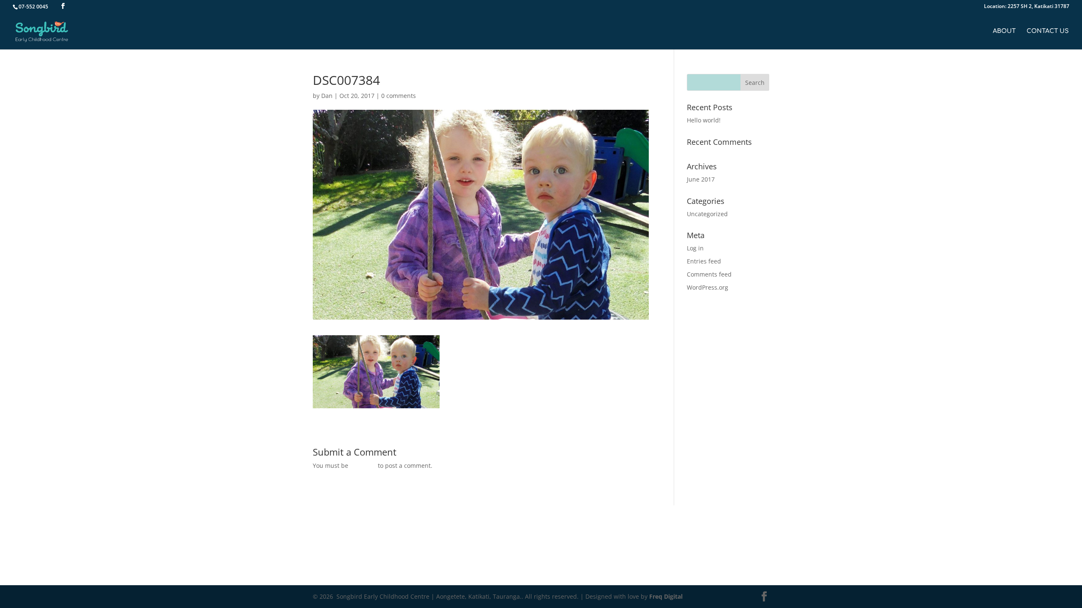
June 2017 (701, 179)
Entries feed (704, 261)
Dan (327, 96)
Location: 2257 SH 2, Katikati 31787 (1026, 7)
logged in (363, 465)
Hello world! (704, 120)
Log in (695, 248)
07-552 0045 (33, 6)
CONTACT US (1047, 31)
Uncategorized (707, 214)
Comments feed (709, 274)
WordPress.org (707, 287)
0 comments (398, 96)
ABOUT (1004, 31)
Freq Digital (666, 596)
